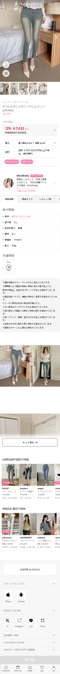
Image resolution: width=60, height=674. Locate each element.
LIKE (42, 671)
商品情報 (9, 199)
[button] (55, 37)
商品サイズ (27, 199)
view (54, 183)
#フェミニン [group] (11, 161)
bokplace (24, 489)
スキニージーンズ (20, 102)
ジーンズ (6, 102)
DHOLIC (5, 489)
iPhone (8, 601)
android (21, 601)
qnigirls (41, 489)
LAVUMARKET (26, 538)
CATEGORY (6, 671)
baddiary (41, 538)
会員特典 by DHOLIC (30, 569)
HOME (30, 671)
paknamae (7, 538)
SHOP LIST (18, 671)
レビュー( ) (45, 199)
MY (54, 671)
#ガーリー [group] (27, 161)
